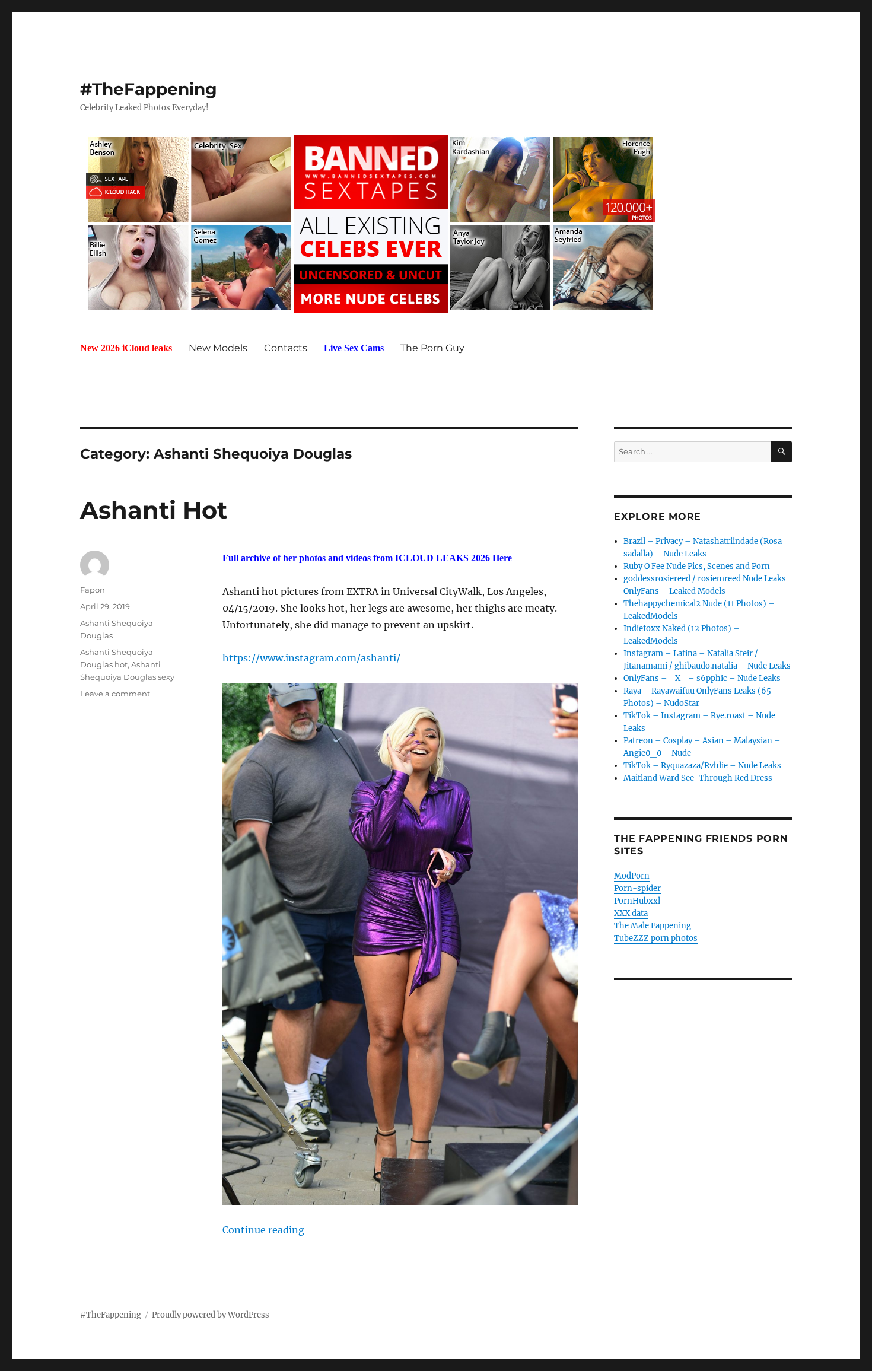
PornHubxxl (637, 901)
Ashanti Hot (153, 509)
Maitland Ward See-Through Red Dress (697, 778)
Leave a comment (115, 693)
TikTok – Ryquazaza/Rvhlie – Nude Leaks (702, 766)
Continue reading (263, 1230)
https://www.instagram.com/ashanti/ (311, 658)
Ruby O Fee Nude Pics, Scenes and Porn (696, 566)
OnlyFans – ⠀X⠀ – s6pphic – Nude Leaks (702, 678)
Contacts (285, 348)
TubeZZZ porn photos (656, 938)
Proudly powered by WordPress (210, 1315)
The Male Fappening (652, 926)
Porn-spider (637, 888)
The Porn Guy (432, 348)
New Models (218, 348)
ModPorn (632, 876)
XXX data (631, 913)
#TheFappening (148, 89)
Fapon (92, 589)
